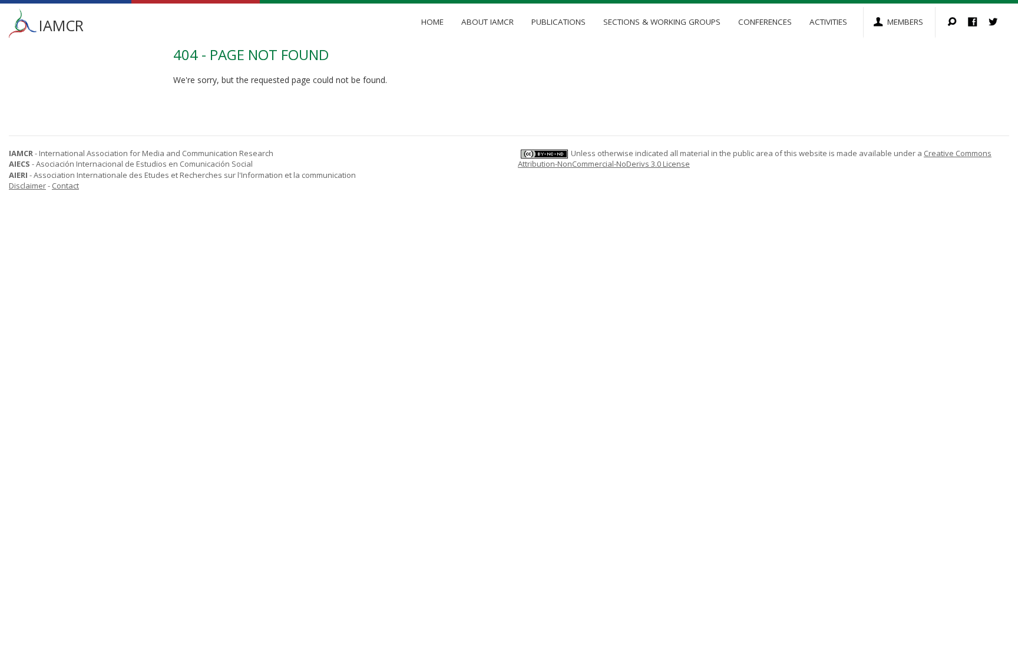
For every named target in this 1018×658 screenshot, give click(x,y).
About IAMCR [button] (487, 21)
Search (957, 22)
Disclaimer (27, 185)
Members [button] (905, 21)
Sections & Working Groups (661, 21)
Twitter (999, 22)
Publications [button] (558, 21)
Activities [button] (828, 21)
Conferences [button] (765, 21)
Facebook (978, 22)
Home (432, 21)
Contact (65, 185)
